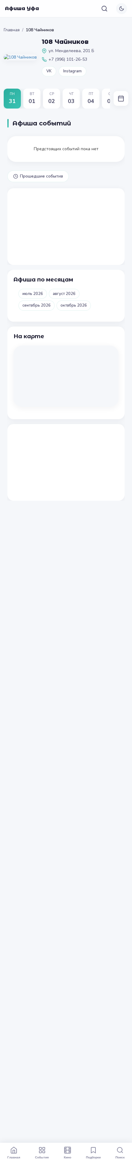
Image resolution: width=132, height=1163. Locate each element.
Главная (12, 30)
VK (49, 71)
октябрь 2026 (73, 305)
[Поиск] (104, 8)
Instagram (72, 71)
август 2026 (64, 293)
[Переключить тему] (121, 8)
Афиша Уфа (22, 8)
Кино (67, 1157)
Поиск (120, 1157)
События (42, 1157)
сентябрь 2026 (36, 305)
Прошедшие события (41, 176)
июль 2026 (32, 293)
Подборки (93, 1157)
